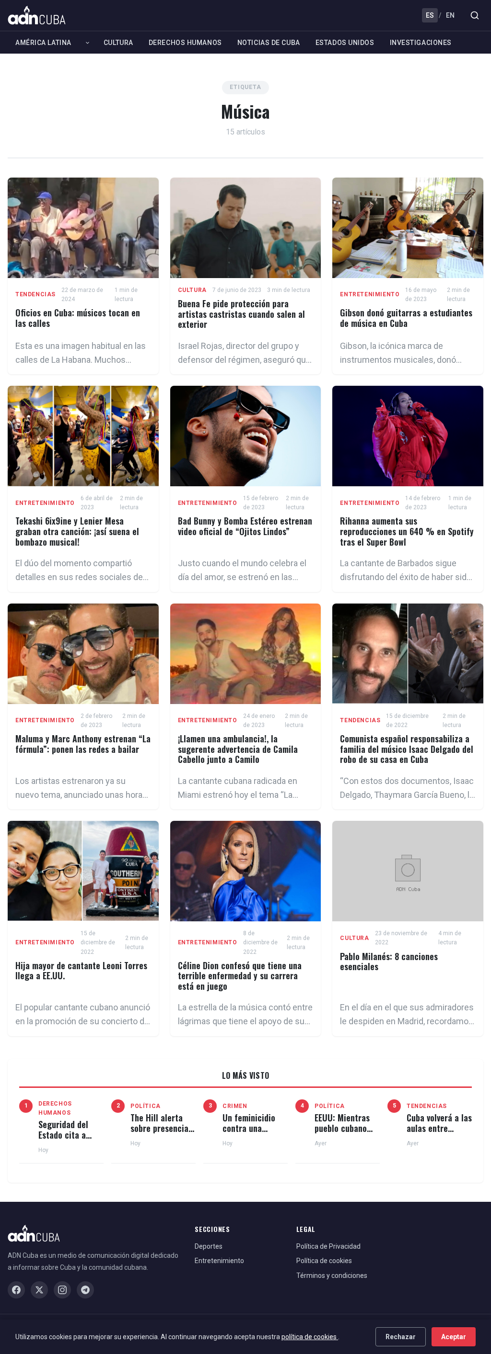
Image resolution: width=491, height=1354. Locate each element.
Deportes (208, 1246)
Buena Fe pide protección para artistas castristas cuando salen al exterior (241, 313)
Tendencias (35, 294)
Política (145, 1106)
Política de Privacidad (328, 1246)
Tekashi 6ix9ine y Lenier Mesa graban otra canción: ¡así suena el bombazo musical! (77, 531)
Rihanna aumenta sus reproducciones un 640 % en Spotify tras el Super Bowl (407, 531)
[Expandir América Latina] (87, 43)
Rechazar (401, 1337)
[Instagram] (62, 1289)
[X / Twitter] (39, 1289)
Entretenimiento (369, 294)
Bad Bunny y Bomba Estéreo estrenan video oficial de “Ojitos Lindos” (245, 526)
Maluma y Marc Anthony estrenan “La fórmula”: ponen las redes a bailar (83, 743)
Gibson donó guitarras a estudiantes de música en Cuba (406, 317)
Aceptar (453, 1337)
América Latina (43, 42)
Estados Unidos (345, 42)
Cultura (118, 42)
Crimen (234, 1106)
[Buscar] (474, 15)
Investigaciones (421, 42)
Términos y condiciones (331, 1275)
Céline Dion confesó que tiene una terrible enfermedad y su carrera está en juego (240, 975)
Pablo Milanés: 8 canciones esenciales (389, 961)
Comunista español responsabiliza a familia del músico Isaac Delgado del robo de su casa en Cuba (406, 748)
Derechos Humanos (185, 42)
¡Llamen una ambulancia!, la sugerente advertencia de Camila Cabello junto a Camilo (238, 748)
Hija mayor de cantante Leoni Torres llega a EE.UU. (81, 970)
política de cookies (309, 1337)
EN (450, 15)
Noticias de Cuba (268, 42)
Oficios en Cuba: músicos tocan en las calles (77, 317)
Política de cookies (324, 1260)
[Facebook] (16, 1289)
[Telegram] (85, 1289)
